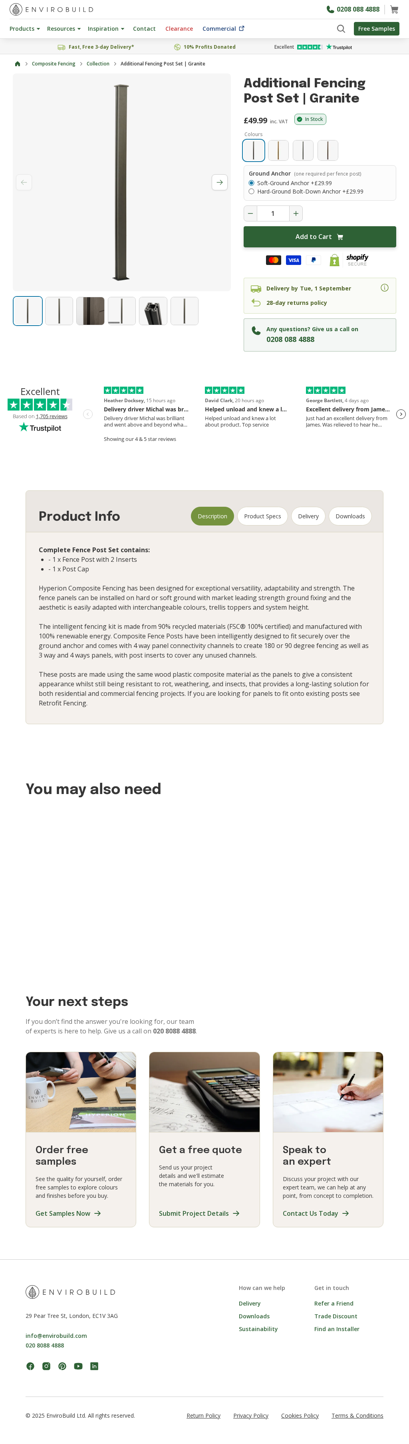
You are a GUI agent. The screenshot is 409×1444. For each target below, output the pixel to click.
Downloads (350, 516)
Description (212, 516)
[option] (254, 150)
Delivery (308, 516)
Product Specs (262, 516)
